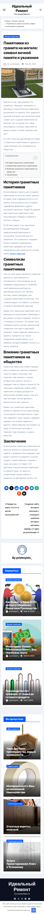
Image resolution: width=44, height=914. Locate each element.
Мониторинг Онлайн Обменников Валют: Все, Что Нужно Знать (21, 649)
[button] (34, 157)
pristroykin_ (15, 64)
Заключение (12, 175)
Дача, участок (13, 729)
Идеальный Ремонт (22, 886)
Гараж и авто (13, 766)
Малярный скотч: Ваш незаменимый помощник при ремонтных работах (20, 791)
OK (34, 910)
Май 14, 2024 (29, 611)
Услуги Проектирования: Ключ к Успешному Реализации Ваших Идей (21, 865)
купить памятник (17, 253)
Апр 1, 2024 (28, 700)
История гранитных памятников (20, 163)
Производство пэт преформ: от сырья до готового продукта (20, 694)
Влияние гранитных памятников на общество (22, 170)
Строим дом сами (15, 804)
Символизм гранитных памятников (22, 166)
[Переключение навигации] (4, 9)
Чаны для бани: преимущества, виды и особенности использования (21, 753)
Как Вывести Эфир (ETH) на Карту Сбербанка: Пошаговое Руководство (21, 605)
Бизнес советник (12, 36)
